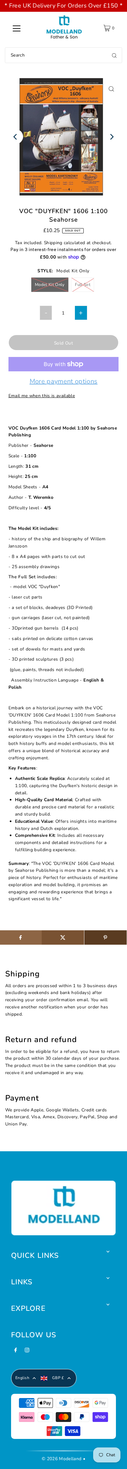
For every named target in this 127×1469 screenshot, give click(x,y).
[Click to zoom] (111, 88)
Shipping (53, 243)
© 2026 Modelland (61, 1459)
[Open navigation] (16, 28)
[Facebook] (15, 1352)
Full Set (83, 285)
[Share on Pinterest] (105, 937)
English (22, 1377)
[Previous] (15, 136)
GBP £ (58, 1377)
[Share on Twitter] (63, 937)
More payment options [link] (64, 382)
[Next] (111, 136)
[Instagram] (27, 1352)
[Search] (114, 55)
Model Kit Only (50, 285)
